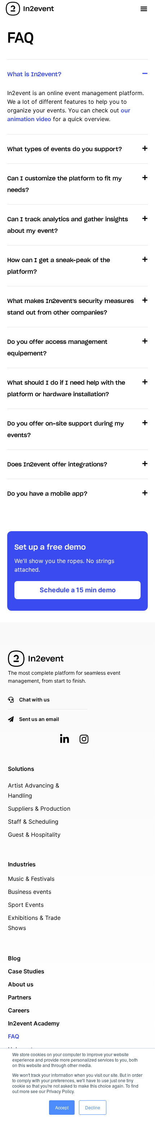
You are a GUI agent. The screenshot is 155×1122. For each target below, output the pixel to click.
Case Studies (26, 971)
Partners (19, 997)
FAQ (13, 1036)
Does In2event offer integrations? (57, 465)
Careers (19, 1010)
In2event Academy (33, 1023)
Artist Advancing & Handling (33, 790)
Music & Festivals (31, 878)
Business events (29, 891)
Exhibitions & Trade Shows (34, 922)
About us (21, 984)
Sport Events (26, 904)
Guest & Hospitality (34, 834)
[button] (143, 8)
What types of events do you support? (64, 149)
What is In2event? (34, 74)
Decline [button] (92, 1107)
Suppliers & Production (39, 808)
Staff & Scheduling (33, 821)
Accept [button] (61, 1107)
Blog (14, 958)
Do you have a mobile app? (47, 494)
